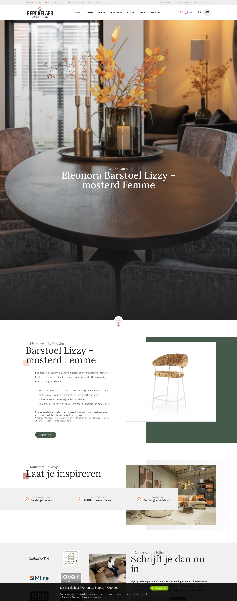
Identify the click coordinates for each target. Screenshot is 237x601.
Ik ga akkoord (160, 588)
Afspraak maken (47, 435)
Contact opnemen (204, 2)
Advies (101, 12)
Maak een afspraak (183, 2)
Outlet (142, 12)
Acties (130, 12)
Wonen (76, 12)
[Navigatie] (207, 12)
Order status (165, 2)
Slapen (89, 12)
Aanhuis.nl (116, 12)
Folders (155, 12)
